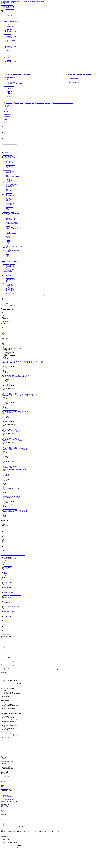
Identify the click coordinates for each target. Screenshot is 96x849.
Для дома (9, 41)
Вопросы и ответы (7, 575)
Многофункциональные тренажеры (12, 213)
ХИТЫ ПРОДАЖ (7, 155)
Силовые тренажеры (9, 86)
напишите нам (4, 805)
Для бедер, (9, 93)
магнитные (9, 167)
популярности (6, 321)
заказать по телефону (12, 360)
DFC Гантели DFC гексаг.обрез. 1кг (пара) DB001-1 (15, 449)
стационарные (9, 273)
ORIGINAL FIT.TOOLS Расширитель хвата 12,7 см (15, 376)
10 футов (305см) (10, 293)
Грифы (7, 254)
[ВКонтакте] (4, 738)
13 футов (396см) (10, 290)
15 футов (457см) (10, 288)
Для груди (9, 96)
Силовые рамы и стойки (12, 227)
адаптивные (9, 193)
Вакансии (5, 572)
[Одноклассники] (7, 738)
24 (3, 342)
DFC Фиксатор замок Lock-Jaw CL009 (12, 440)
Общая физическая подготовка (12, 693)
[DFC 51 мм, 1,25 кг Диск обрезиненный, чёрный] (15, 411)
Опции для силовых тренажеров (14, 228)
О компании (6, 564)
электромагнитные (10, 171)
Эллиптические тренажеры (10, 43)
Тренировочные (10, 278)
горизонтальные (10, 180)
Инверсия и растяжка (11, 233)
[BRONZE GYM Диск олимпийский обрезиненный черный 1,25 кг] (20, 394)
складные (8, 163)
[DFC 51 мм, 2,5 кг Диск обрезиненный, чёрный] (15, 467)
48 (3, 343)
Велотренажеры (7, 34)
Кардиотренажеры (11, 21)
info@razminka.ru (7, 560)
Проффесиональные (11, 31)
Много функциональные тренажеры (13, 713)
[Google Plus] (9, 738)
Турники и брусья (7, 249)
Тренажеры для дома (8, 156)
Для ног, (9, 92)
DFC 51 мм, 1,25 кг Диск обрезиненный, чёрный (15, 412)
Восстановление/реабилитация (12, 690)
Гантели (8, 256)
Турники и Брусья (10, 218)
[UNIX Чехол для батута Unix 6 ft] (11, 430)
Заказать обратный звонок (7, 5)
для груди (8, 242)
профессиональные (10, 165)
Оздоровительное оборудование (79, 74)
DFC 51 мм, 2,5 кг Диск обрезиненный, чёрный (14, 469)
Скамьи (8, 81)
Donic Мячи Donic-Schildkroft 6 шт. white (13, 348)
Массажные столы (7, 271)
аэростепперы (9, 204)
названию (5, 320)
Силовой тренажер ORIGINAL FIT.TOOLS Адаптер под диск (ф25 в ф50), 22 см (22, 362)
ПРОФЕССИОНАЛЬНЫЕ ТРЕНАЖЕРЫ (63, 103)
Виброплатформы (7, 262)
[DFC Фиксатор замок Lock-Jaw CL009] (13, 439)
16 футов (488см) (10, 287)
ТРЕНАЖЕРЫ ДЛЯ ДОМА (43, 103)
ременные (8, 174)
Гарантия (5, 568)
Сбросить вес (8, 696)
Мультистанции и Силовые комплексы (15, 229)
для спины (8, 236)
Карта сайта (6, 577)
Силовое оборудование (9, 77)
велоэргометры (9, 181)
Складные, (9, 29)
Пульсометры (9, 267)
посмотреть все (4, 303)
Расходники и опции (11, 266)
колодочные (9, 177)
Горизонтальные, (11, 40)
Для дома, (9, 30)
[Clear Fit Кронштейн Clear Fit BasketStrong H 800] (15, 510)
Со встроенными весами (12, 223)
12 (3, 340)
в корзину (3, 787)
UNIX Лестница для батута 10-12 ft (11, 488)
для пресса (8, 238)
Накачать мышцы (9, 692)
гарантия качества (7, 794)
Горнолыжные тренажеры (12, 245)
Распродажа (6, 153)
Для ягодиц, (10, 91)
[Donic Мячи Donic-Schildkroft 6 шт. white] (13, 347)
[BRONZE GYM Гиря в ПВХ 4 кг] (11, 496)
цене (4, 317)
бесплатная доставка (8, 796)
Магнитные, (9, 37)
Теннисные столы (74, 83)
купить (5, 360)
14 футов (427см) (10, 289)
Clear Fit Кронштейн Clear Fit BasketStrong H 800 (15, 511)
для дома (8, 168)
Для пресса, (9, 88)
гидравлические (10, 203)
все (4, 344)
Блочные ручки (10, 257)
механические (9, 166)
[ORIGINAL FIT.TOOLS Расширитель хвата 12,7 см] (16, 375)
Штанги (8, 251)
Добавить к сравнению (10, 354)
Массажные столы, (74, 82)
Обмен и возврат (7, 567)
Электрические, (10, 26)
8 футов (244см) (10, 284)
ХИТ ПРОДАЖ (30, 103)
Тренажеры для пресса (11, 219)
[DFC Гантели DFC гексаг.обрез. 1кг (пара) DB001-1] (16, 448)
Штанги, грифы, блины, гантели (14, 83)
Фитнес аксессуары (11, 265)
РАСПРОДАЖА (19, 103)
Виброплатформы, (74, 78)
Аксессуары (9, 259)
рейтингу (5, 318)
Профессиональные (11, 279)
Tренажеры (6, 305)
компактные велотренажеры (13, 176)
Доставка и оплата (7, 566)
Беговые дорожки (8, 24)
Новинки (5, 152)
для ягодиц (8, 234)
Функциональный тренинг (12, 217)
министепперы (9, 198)
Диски (7, 252)
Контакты (5, 569)
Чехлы (7, 276)
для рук (8, 237)
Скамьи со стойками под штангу (14, 224)
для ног (8, 240)
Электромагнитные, (11, 36)
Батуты (5, 283)
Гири (7, 255)
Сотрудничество (7, 571)
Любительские (9, 281)
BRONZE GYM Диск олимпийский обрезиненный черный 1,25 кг (19, 395)
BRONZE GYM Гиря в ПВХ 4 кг (11, 497)
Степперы (6, 57)
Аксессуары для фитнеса (9, 264)
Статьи (5, 576)
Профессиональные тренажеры (10, 157)
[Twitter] (6, 738)
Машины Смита (10, 231)
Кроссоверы (9, 232)
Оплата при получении (9, 799)
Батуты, (72, 81)
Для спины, (9, 89)
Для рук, (9, 94)
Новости (5, 573)
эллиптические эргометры (12, 184)
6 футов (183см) (10, 285)
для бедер (8, 243)
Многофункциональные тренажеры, (15, 79)
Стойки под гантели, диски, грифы (14, 220)
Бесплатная (7, 798)
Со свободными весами (11, 222)
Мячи (7, 280)
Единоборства (9, 270)
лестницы (8, 200)
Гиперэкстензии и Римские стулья (14, 246)
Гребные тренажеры (8, 63)
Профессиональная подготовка (12, 695)
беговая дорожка (10, 9)
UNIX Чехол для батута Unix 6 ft (11, 431)
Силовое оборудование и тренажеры (17, 74)
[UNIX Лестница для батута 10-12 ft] (12, 487)
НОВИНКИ (9, 103)
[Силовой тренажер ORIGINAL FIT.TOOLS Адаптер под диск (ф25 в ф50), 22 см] (23, 361)
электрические (9, 162)
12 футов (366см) (10, 292)
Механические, (10, 27)
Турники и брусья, (11, 82)
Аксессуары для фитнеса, (76, 80)
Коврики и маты (10, 269)
